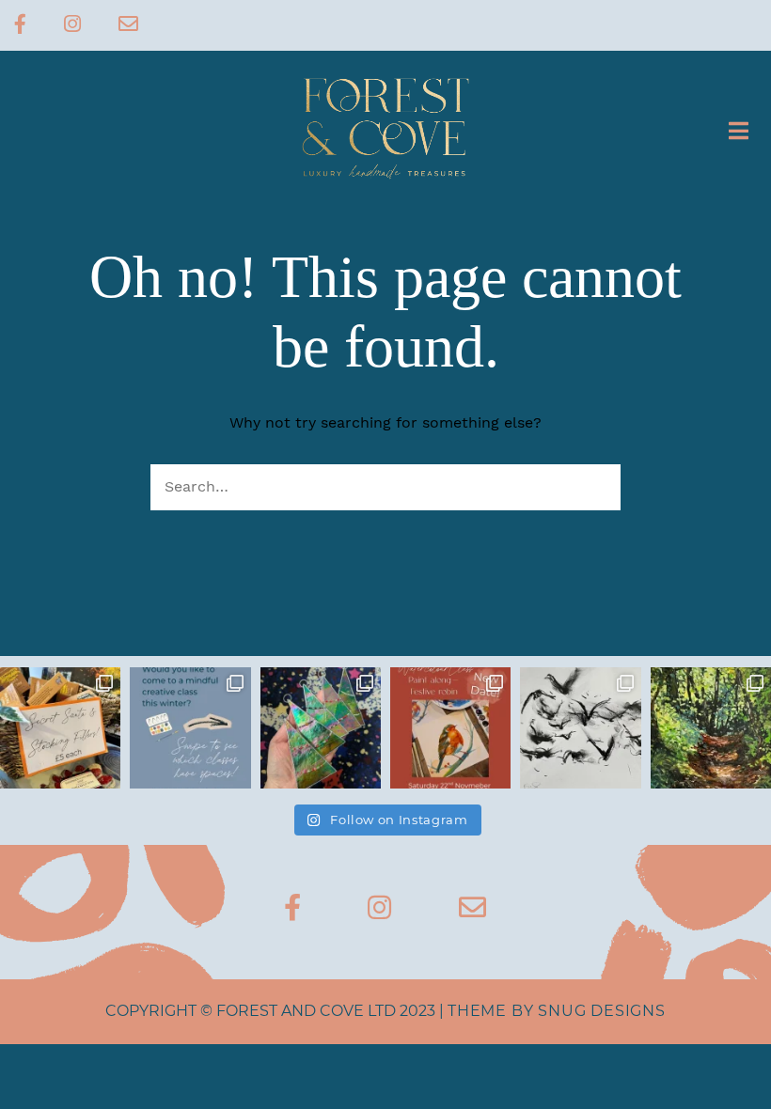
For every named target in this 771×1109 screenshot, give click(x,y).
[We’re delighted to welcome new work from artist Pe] (711, 727)
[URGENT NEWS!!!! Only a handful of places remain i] (190, 727)
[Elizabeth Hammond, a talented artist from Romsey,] (580, 727)
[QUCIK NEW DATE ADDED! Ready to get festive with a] (450, 727)
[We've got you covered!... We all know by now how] (60, 727)
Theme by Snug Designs (557, 1011)
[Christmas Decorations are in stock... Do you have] (320, 727)
